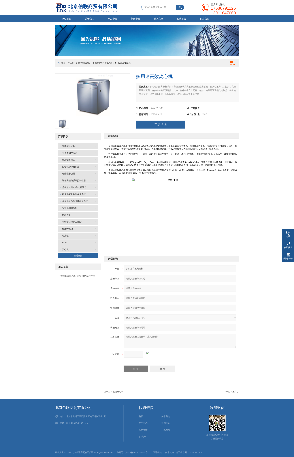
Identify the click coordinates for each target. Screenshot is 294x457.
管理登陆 (157, 452)
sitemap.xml (196, 452)
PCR (64, 242)
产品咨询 (160, 124)
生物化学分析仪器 (70, 166)
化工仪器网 (181, 452)
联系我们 (204, 18)
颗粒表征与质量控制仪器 (74, 180)
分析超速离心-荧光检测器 (74, 187)
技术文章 (158, 18)
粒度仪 (65, 235)
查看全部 (78, 255)
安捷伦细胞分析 (69, 208)
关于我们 (89, 18)
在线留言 (181, 18)
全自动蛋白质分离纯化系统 (75, 201)
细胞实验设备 (68, 146)
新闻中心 (135, 18)
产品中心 (112, 18)
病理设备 (66, 215)
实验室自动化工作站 (71, 222)
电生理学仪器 (68, 173)
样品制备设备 (84, 63)
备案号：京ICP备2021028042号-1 (133, 452)
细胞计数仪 (67, 229)
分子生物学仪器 (69, 153)
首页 (63, 63)
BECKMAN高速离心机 (102, 63)
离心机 (65, 249)
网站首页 (66, 18)
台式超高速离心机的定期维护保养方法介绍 (78, 276)
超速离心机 (118, 391)
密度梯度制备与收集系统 (74, 194)
